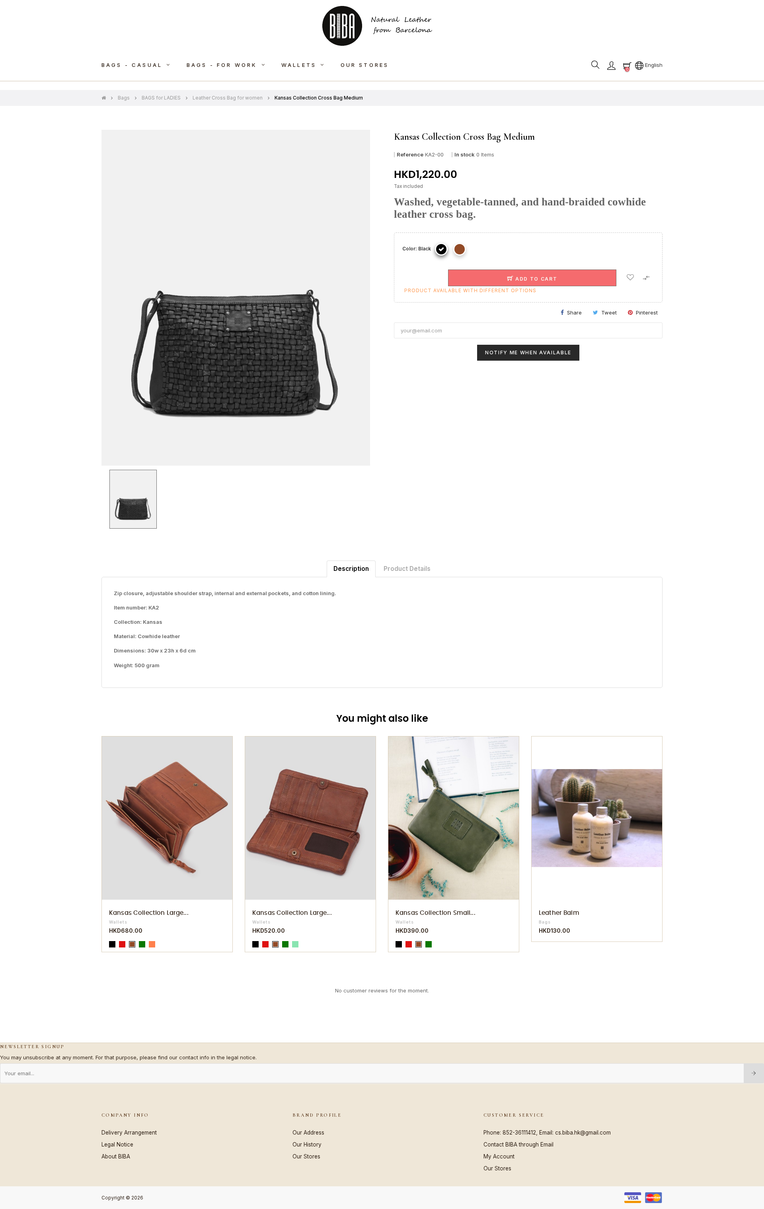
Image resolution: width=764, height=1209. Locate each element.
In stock (464, 154)
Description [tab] (351, 568)
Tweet (609, 312)
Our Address (308, 1132)
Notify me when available (528, 352)
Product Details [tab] (407, 568)
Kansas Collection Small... (436, 913)
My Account (499, 1156)
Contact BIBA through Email (518, 1144)
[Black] (441, 249)
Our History (307, 1144)
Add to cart (535, 279)
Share (574, 312)
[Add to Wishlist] (630, 278)
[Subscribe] (754, 1073)
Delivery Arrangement (129, 1132)
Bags (545, 922)
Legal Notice (117, 1144)
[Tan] (459, 249)
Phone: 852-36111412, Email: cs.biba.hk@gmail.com (547, 1132)
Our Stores (306, 1156)
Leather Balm (559, 913)
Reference (410, 154)
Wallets (118, 922)
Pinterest (647, 312)
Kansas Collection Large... (149, 913)
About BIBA (115, 1156)
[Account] (611, 65)
